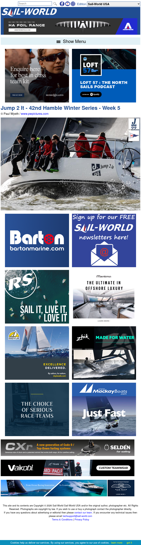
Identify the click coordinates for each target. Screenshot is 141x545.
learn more (116, 542)
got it (129, 542)
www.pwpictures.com (34, 113)
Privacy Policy (82, 519)
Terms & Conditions (62, 519)
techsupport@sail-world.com (77, 516)
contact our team (83, 512)
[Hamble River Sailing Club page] (133, 140)
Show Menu (74, 41)
